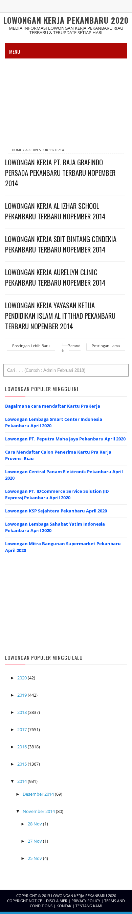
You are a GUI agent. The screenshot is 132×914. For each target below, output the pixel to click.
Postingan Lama (106, 345)
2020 (22, 678)
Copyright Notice (25, 900)
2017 (22, 729)
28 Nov (35, 824)
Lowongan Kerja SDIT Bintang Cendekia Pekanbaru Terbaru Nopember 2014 (60, 244)
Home (17, 149)
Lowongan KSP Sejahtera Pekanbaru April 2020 (56, 511)
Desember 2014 (39, 794)
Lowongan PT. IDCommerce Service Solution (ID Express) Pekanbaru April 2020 (57, 494)
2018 (22, 712)
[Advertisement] (66, 100)
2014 (22, 781)
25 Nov (35, 858)
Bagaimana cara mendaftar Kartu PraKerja (52, 406)
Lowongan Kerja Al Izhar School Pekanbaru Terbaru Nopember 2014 (55, 210)
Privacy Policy (86, 900)
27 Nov (35, 841)
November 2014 (39, 811)
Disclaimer (57, 900)
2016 (22, 747)
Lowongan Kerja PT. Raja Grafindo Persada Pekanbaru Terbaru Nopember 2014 (60, 172)
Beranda (71, 348)
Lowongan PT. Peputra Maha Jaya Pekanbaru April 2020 (65, 439)
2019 (22, 695)
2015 (22, 764)
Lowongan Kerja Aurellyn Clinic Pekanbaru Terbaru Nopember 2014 (55, 277)
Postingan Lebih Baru (31, 345)
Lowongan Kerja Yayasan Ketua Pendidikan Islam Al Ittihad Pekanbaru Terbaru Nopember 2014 (60, 315)
